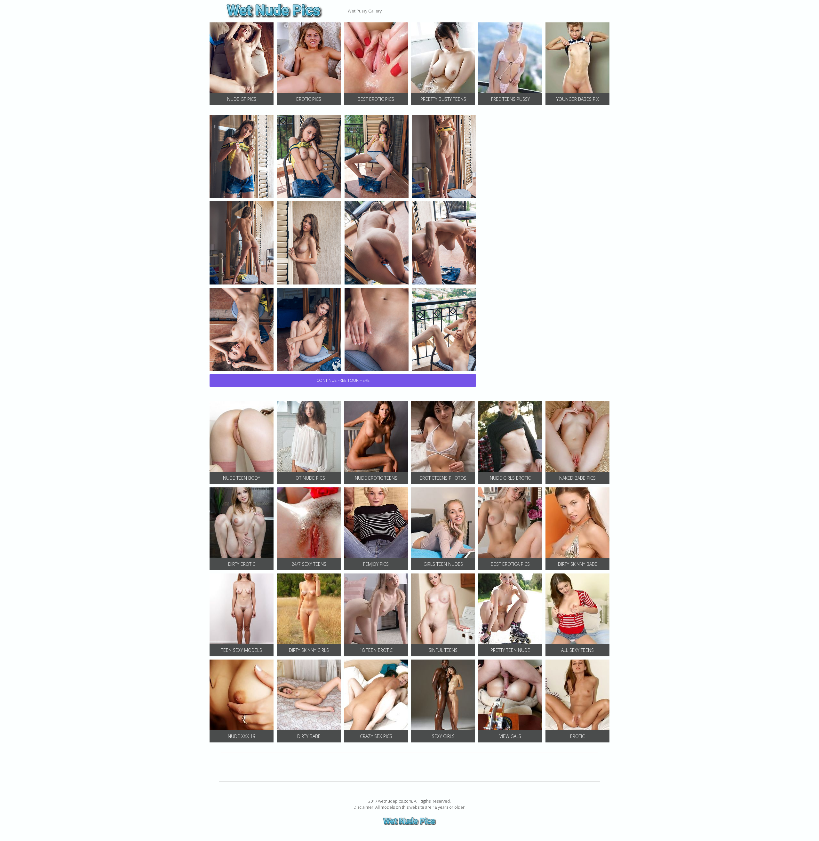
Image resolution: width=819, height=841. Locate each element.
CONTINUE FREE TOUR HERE (343, 380)
